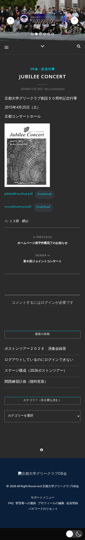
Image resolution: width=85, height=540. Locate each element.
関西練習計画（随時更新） (26, 382)
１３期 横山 (18, 221)
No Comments (54, 90)
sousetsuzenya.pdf (18, 208)
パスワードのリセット (43, 509)
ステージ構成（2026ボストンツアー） (36, 371)
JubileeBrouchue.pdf (19, 195)
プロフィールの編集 (51, 504)
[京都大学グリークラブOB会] (42, 19)
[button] (74, 534)
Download (44, 195)
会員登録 (72, 504)
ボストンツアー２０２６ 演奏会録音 (35, 349)
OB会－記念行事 (42, 70)
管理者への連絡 (25, 504)
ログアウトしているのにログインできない (39, 360)
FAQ (11, 504)
